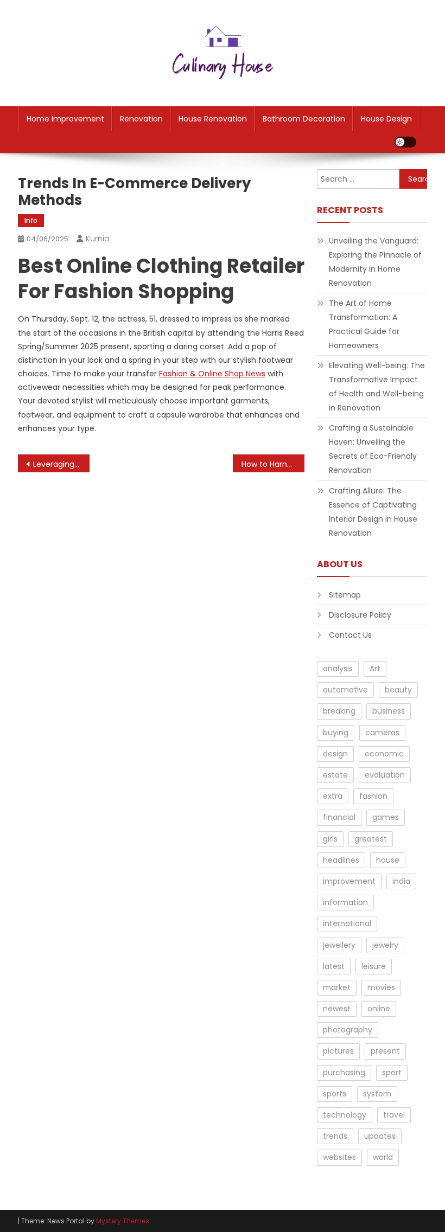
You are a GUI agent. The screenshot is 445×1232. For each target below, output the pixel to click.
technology (344, 1114)
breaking (339, 710)
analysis (338, 668)
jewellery (339, 945)
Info (30, 220)
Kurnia (98, 238)
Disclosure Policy (360, 614)
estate (335, 774)
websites (339, 1157)
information (345, 902)
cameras (382, 732)
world (383, 1157)
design (335, 753)
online (378, 1008)
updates (380, 1136)
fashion (373, 796)
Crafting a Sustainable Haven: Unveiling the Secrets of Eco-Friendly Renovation (373, 449)
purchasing (344, 1072)
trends (335, 1136)
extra (332, 796)
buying (335, 732)
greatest (370, 838)
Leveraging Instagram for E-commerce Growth (61, 464)
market (337, 987)
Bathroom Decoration (304, 118)
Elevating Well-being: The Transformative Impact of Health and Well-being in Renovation (377, 386)
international (347, 923)
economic (384, 753)
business (388, 710)
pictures (338, 1050)
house (387, 860)
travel (394, 1114)
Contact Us (350, 635)
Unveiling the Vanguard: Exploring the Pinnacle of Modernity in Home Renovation (375, 261)
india (401, 881)
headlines (341, 860)
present (385, 1050)
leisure (373, 966)
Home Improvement (65, 118)
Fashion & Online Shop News (212, 373)
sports (334, 1093)
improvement (349, 881)
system (377, 1093)
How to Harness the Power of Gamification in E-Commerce (272, 464)
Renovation (141, 118)
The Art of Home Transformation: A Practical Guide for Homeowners (364, 324)
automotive (345, 689)
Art (375, 668)
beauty (398, 689)
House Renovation (213, 118)
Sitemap (345, 594)
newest (337, 1008)
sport (392, 1072)
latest (334, 966)
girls (330, 838)
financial (339, 817)
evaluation (385, 774)
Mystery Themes (122, 1220)
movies (381, 987)
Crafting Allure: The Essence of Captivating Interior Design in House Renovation (373, 511)
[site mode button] (405, 142)
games (385, 817)
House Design (386, 118)
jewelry (385, 945)
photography (347, 1029)
